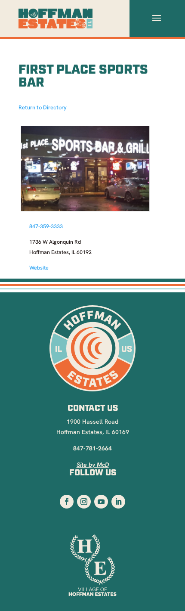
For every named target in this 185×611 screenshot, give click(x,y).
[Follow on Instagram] (84, 502)
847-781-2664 (92, 449)
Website (39, 268)
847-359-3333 (46, 227)
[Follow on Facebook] (67, 502)
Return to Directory (42, 108)
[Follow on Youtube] (101, 502)
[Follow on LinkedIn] (118, 502)
